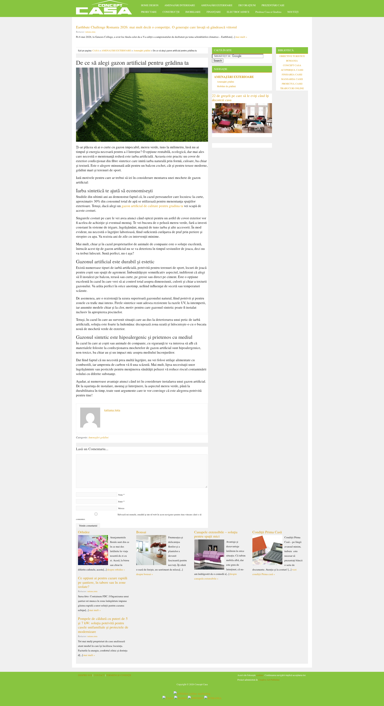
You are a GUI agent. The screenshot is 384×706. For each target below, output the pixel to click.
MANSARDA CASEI (292, 79)
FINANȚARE (214, 12)
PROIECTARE (149, 12)
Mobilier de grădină (226, 86)
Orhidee (84, 532)
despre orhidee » (116, 569)
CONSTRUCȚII (171, 12)
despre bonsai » (144, 574)
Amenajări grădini (141, 50)
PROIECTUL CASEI (292, 83)
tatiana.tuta (90, 31)
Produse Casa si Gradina (268, 12)
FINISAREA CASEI (292, 74)
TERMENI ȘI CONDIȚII (118, 675)
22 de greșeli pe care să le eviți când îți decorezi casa (240, 97)
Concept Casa (106, 8)
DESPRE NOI (85, 675)
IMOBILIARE (193, 12)
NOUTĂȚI (292, 12)
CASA (95, 50)
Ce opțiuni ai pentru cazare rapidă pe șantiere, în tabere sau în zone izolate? (102, 582)
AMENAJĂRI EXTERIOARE (216, 5)
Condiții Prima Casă (267, 532)
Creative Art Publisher (269, 679)
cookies (259, 675)
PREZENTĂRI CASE (273, 5)
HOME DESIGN (149, 5)
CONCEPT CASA (292, 65)
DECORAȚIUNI (247, 5)
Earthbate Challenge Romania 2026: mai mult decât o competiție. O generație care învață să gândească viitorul (156, 27)
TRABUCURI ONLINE (292, 88)
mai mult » (241, 37)
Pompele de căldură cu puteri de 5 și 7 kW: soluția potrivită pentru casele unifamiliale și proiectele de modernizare (103, 625)
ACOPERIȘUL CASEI (292, 69)
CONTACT (99, 675)
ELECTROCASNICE (238, 12)
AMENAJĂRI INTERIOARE (179, 5)
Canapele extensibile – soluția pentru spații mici (215, 534)
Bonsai (141, 532)
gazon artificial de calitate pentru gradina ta (152, 205)
